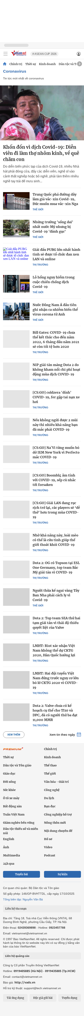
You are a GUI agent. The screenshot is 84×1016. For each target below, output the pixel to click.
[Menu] (5, 53)
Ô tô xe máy (11, 798)
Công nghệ (52, 790)
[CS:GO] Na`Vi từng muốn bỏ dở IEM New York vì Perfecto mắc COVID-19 (56, 452)
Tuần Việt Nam (13, 814)
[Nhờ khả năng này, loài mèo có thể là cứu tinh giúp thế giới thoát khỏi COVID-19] (16, 542)
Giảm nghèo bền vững (18, 823)
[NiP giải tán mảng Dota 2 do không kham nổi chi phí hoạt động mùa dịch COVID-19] (16, 371)
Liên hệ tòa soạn (16, 908)
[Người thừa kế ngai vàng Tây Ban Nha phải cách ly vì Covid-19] (16, 597)
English (8, 839)
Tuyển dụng (69, 998)
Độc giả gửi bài (43, 998)
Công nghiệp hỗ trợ (58, 814)
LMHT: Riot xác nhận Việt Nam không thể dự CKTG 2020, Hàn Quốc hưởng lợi (54, 650)
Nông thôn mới (55, 823)
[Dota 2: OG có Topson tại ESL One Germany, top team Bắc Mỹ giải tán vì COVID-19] (16, 569)
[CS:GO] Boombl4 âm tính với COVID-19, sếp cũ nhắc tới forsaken (54, 480)
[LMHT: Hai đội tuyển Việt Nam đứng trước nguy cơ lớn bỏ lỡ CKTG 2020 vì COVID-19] (16, 680)
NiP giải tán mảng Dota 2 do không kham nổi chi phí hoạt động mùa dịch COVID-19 (56, 369)
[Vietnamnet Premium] (13, 751)
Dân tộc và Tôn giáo (17, 765)
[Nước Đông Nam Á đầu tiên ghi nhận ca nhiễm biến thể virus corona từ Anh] (16, 311)
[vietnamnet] (19, 56)
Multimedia (11, 855)
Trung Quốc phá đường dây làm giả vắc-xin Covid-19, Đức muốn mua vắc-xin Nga (55, 199)
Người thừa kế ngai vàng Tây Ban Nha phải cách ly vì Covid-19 (56, 595)
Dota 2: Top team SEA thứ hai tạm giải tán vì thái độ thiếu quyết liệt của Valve (56, 623)
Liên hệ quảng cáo (17, 956)
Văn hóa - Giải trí (56, 782)
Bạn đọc (49, 806)
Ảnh (6, 847)
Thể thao (50, 765)
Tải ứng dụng (15, 998)
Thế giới (38, 209)
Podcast (49, 855)
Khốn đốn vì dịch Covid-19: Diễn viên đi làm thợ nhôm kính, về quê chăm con (41, 153)
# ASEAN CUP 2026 (44, 53)
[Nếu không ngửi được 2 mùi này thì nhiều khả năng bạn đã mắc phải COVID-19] (16, 426)
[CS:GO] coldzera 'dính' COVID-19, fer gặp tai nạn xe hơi (56, 397)
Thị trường (40, 264)
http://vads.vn (24, 982)
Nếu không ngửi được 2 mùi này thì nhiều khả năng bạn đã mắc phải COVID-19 (55, 424)
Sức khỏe (9, 790)
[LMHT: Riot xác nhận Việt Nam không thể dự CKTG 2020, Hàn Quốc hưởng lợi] (16, 652)
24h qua (8, 863)
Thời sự (30, 64)
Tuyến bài (21, 874)
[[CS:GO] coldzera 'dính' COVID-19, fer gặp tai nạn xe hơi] (16, 399)
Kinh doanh (47, 64)
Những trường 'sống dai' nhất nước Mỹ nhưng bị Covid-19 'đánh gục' (53, 226)
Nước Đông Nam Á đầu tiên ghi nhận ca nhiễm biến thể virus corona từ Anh (55, 309)
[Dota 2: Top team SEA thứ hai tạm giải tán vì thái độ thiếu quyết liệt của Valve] (16, 624)
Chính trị (15, 64)
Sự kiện (62, 874)
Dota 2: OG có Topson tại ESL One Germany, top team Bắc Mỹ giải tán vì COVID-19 (56, 567)
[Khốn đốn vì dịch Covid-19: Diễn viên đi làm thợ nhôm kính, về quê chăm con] (42, 113)
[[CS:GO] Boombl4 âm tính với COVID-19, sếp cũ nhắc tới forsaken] (16, 482)
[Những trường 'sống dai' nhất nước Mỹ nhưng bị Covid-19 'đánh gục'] (16, 228)
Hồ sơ (48, 839)
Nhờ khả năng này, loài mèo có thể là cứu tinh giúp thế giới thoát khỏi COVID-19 (55, 540)
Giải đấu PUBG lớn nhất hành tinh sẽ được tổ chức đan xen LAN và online (56, 254)
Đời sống (9, 782)
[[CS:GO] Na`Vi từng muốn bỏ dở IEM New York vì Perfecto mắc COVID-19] (16, 454)
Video (48, 847)
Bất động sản (12, 806)
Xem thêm (13, 734)
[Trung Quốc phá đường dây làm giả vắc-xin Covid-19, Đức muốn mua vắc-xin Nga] (16, 201)
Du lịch (49, 798)
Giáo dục (9, 773)
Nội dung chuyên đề (58, 831)
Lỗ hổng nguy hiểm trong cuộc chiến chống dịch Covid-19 (54, 282)
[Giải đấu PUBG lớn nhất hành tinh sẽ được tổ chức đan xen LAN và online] (16, 256)
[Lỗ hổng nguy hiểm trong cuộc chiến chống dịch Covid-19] (16, 284)
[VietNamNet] (4, 64)
